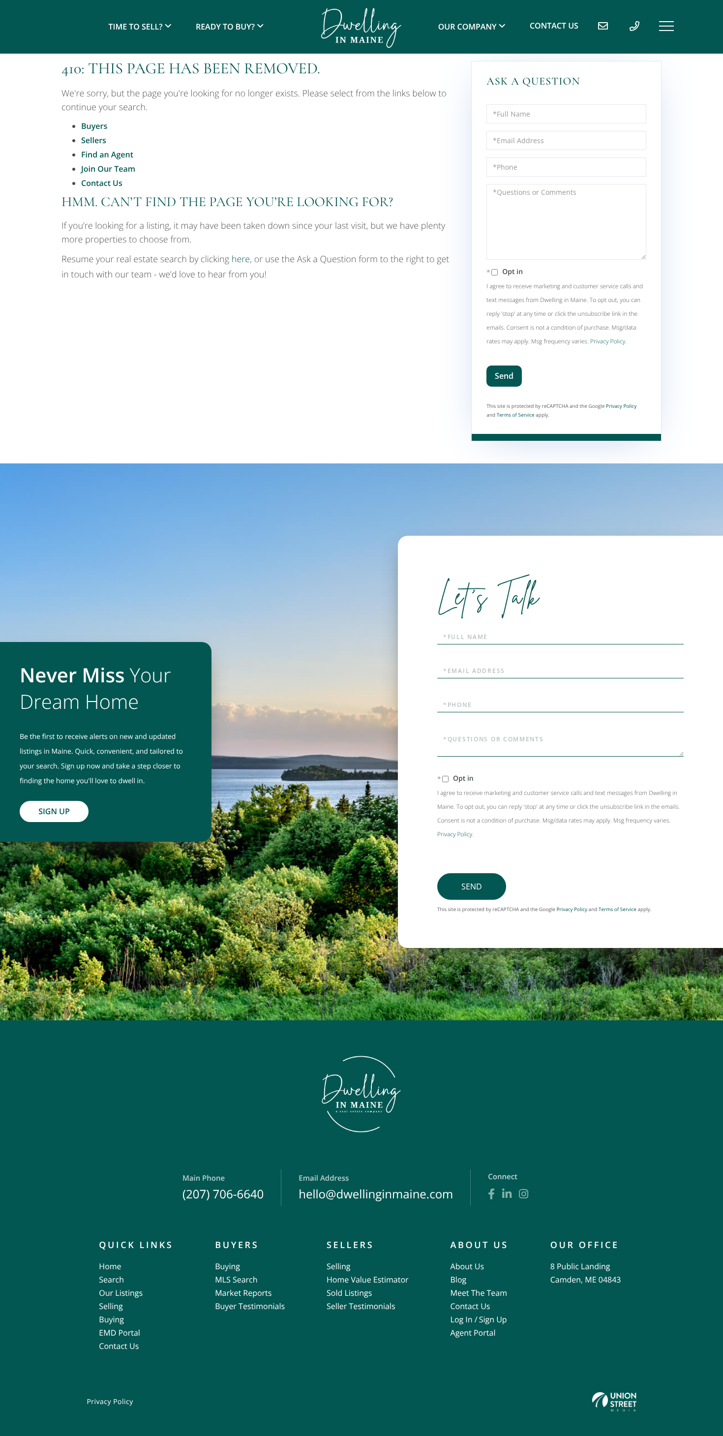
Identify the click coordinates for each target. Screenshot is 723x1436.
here (241, 259)
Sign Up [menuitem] (493, 1319)
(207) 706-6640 (223, 1187)
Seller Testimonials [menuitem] (361, 1306)
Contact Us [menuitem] (554, 25)
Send (504, 375)
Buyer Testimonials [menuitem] (250, 1306)
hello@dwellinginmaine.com (376, 1187)
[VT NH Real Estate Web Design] (614, 1401)
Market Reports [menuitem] (243, 1292)
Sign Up (54, 811)
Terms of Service (516, 414)
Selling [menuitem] (110, 1306)
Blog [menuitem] (459, 1279)
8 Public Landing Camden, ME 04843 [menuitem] (585, 1273)
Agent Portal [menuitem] (473, 1332)
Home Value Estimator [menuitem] (368, 1279)
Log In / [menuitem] (464, 1319)
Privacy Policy (607, 341)
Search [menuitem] (111, 1279)
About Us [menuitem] (467, 1266)
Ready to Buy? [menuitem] (225, 26)
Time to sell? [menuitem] (136, 26)
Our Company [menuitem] (467, 26)
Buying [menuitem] (111, 1319)
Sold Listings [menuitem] (349, 1292)
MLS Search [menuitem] (236, 1279)
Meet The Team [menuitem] (479, 1292)
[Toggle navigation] (666, 26)
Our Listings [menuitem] (121, 1292)
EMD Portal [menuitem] (119, 1332)
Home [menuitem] (110, 1266)
